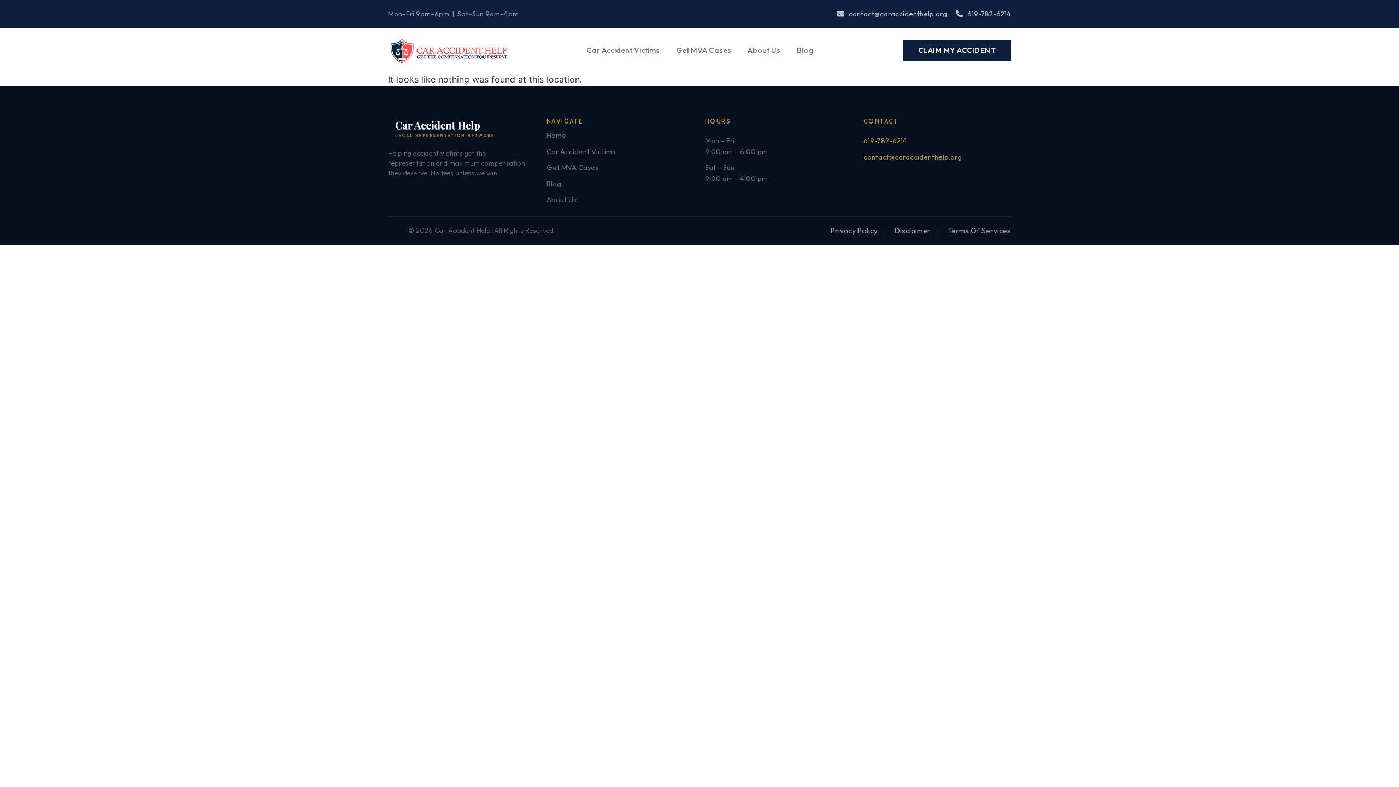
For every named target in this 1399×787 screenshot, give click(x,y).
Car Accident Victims (623, 50)
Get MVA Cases (703, 50)
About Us (764, 50)
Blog (805, 50)
